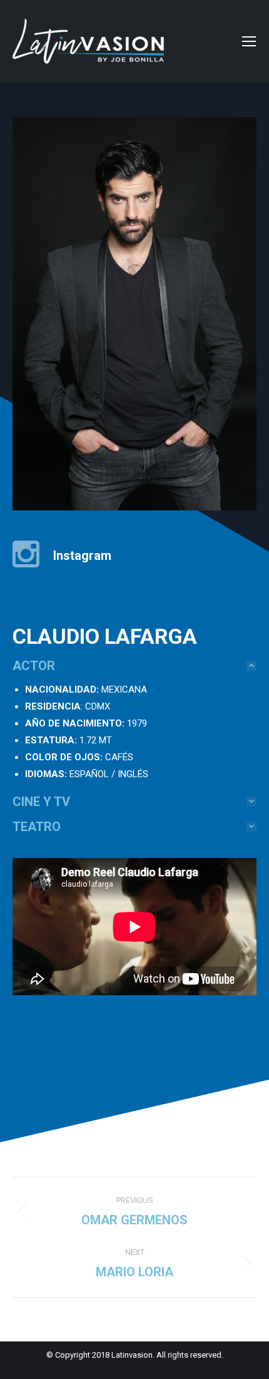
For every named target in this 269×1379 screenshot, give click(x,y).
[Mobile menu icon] (248, 41)
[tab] (134, 665)
